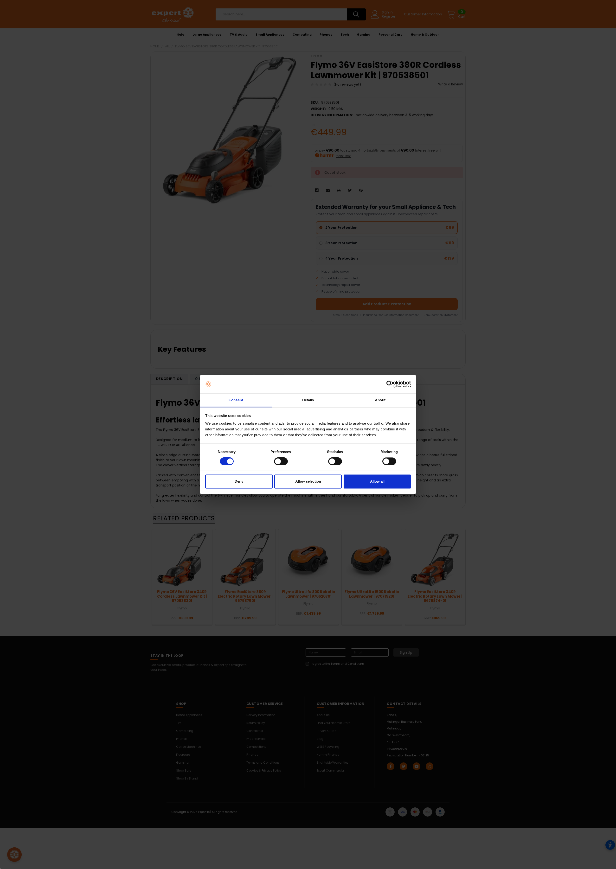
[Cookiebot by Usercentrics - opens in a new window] (390, 384)
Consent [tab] (236, 400)
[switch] (281, 461)
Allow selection (308, 481)
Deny (239, 481)
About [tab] (380, 400)
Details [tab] (308, 400)
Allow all (377, 481)
